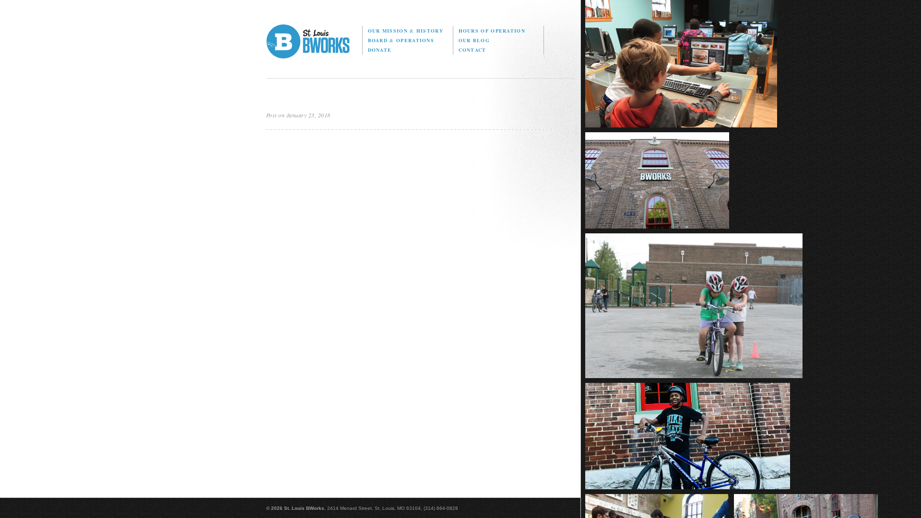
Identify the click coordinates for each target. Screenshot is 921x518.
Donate (380, 49)
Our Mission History (405, 30)
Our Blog (474, 40)
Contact (472, 49)
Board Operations (401, 40)
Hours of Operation (492, 30)
